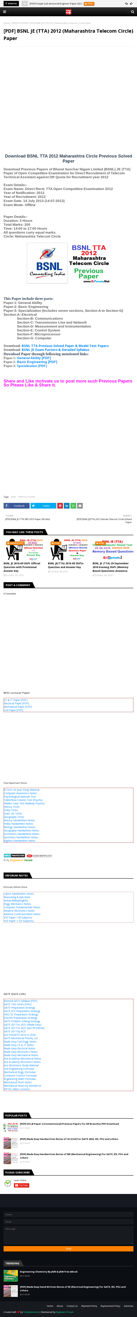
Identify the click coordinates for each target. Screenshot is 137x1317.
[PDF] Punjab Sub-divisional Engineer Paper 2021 (56, 3)
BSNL (13, 496)
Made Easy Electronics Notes (21, 1051)
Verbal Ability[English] (16, 900)
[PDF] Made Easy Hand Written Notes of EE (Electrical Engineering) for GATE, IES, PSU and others (73, 1288)
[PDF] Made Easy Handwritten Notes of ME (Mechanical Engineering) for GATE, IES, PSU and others (74, 1156)
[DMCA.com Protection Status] (14, 856)
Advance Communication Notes (22, 914)
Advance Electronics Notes (19, 910)
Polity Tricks (11, 810)
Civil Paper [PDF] (13, 710)
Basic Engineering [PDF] (37, 362)
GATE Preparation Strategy (19, 1007)
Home (7, 23)
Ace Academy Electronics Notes (22, 1062)
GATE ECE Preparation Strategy (22, 1011)
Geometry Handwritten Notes (21, 837)
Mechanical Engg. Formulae (20, 1072)
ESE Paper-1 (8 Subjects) (18, 917)
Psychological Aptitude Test (20, 796)
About (60, 1306)
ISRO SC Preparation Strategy (21, 1014)
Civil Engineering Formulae (19, 1068)
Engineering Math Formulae (20, 1079)
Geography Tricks (14, 817)
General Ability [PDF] (34, 358)
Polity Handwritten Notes (18, 823)
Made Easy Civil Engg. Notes (20, 1041)
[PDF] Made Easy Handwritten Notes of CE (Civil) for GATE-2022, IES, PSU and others (69, 1139)
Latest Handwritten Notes (19, 893)
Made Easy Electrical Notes (19, 1048)
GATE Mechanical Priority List (21, 1038)
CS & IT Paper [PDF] (15, 700)
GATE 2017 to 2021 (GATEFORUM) (24, 1028)
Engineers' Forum (64, 1312)
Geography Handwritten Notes (21, 830)
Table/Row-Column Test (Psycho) (23, 800)
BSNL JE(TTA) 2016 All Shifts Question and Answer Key (65, 565)
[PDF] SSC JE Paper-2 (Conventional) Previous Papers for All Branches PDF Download (69, 1123)
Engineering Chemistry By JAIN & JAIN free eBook (49, 1271)
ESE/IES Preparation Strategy (20, 1017)
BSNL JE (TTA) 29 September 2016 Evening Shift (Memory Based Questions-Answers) (111, 567)
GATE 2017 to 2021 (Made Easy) (22, 1024)
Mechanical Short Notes (18, 1082)
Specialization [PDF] (32, 366)
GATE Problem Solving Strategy (22, 1021)
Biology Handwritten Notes (19, 827)
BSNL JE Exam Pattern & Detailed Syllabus (55, 350)
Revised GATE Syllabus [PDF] (20, 1001)
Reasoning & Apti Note (17, 897)
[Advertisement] (68, 75)
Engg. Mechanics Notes (17, 904)
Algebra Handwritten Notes (19, 840)
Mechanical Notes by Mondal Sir (22, 1085)
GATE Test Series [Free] (17, 1004)
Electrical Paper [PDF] (16, 703)
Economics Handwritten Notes (21, 834)
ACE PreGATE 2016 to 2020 (20, 1034)
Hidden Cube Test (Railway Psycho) (24, 803)
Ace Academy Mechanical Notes (22, 1058)
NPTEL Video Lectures (17, 1089)
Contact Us (72, 1306)
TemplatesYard (31, 1312)
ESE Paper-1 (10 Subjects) (19, 921)
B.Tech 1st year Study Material (21, 789)
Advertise (128, 1306)
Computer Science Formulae (20, 1075)
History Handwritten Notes (19, 820)
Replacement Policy (110, 1306)
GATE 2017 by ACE (15, 1031)
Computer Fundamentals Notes (22, 907)
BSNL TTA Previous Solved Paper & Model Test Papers (65, 346)
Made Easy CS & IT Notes (19, 1045)
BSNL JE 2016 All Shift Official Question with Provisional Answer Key (22, 567)
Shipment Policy (89, 1306)
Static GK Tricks (13, 813)
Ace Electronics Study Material (21, 1065)
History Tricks (12, 806)
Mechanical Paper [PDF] (18, 706)
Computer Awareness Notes (20, 793)
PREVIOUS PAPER (20, 23)
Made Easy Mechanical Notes (21, 1055)
